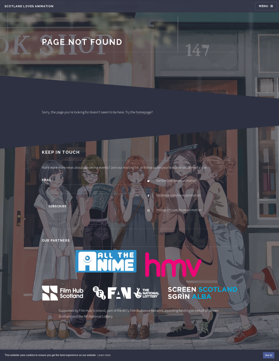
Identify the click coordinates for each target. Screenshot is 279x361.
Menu (263, 6)
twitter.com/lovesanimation (176, 180)
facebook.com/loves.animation (178, 195)
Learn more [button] (104, 355)
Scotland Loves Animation (29, 6)
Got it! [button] (268, 355)
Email (47, 180)
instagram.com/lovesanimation (179, 210)
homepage (143, 112)
